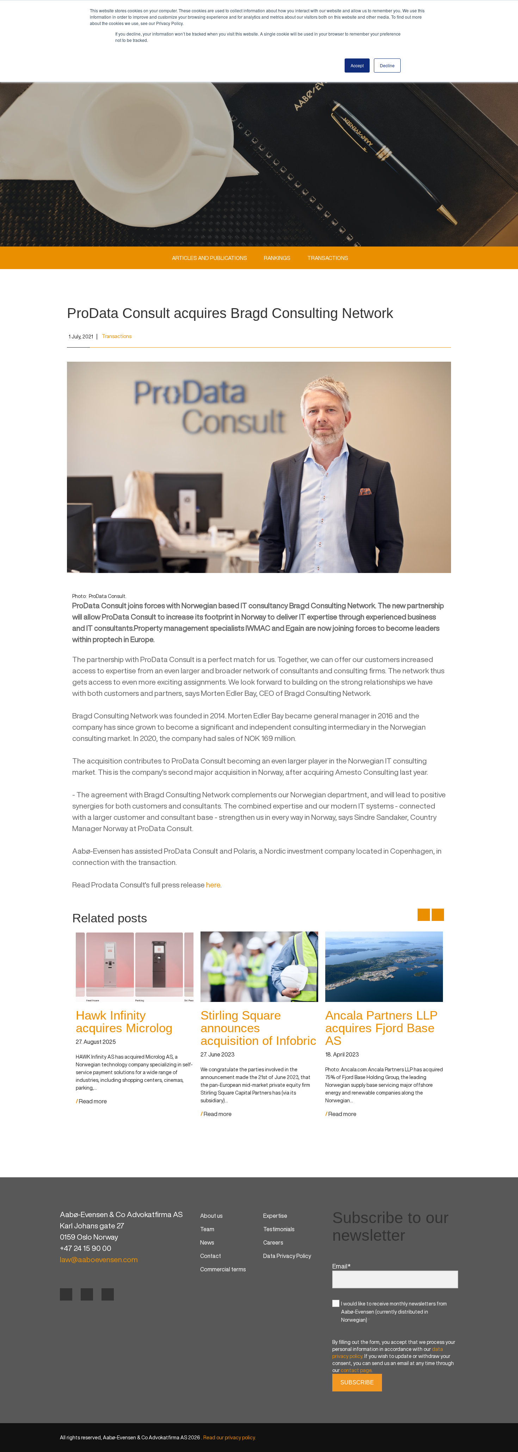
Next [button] (438, 915)
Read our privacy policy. (229, 1437)
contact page (356, 1370)
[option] (134, 1018)
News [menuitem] (207, 1242)
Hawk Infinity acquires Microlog (124, 1021)
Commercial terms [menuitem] (223, 1269)
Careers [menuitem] (273, 1242)
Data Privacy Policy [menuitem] (287, 1256)
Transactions (327, 258)
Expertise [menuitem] (275, 1215)
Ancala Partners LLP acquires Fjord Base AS (381, 1027)
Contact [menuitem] (210, 1256)
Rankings (277, 258)
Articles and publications (209, 258)
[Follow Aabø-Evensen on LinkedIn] (87, 1294)
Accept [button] (357, 65)
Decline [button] (387, 65)
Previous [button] (424, 915)
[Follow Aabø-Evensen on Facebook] (66, 1294)
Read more (92, 1101)
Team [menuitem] (207, 1229)
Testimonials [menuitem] (279, 1229)
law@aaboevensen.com (99, 1259)
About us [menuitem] (211, 1215)
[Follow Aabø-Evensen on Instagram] (107, 1294)
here (213, 884)
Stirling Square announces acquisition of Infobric (258, 1027)
